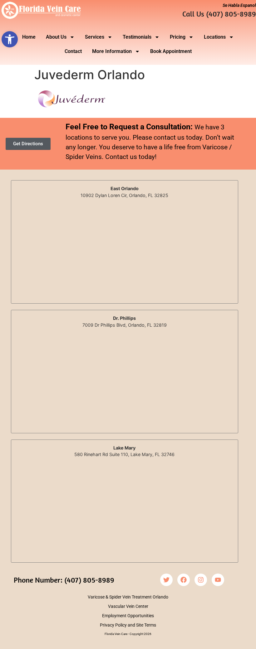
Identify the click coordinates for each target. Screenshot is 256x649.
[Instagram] (200, 580)
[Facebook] (183, 580)
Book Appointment (171, 51)
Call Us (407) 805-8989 (219, 13)
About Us (56, 37)
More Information (112, 51)
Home (29, 37)
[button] (10, 39)
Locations (215, 37)
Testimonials (137, 37)
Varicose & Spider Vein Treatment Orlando (128, 596)
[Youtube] (218, 580)
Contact (73, 51)
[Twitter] (166, 580)
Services (94, 37)
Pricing (177, 37)
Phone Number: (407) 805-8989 (64, 579)
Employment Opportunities (128, 615)
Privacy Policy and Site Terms (128, 625)
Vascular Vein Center (128, 606)
